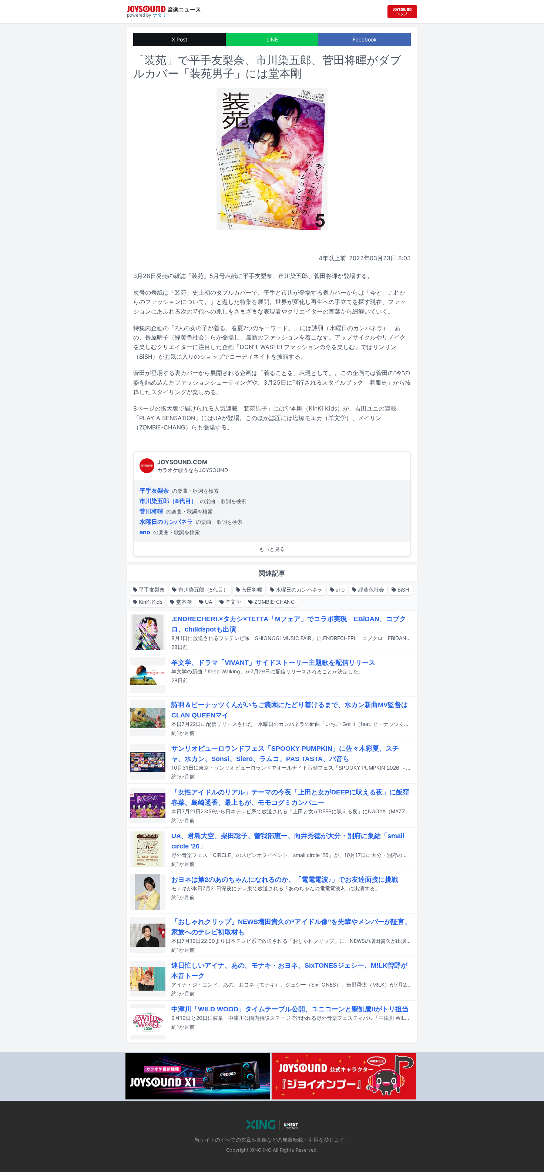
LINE (272, 39)
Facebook (365, 39)
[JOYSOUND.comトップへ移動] (402, 11)
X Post (179, 39)
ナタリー (162, 15)
